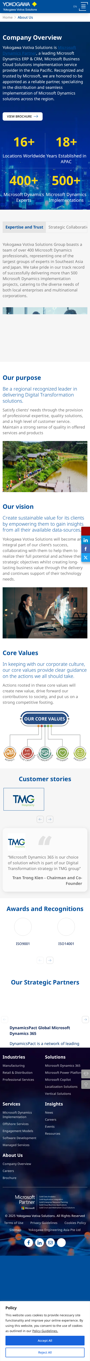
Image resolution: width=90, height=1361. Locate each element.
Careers (50, 1173)
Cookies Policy (75, 1277)
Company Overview (17, 1218)
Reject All (45, 1352)
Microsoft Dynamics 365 (62, 1119)
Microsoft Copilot (58, 1133)
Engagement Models (18, 1185)
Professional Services (18, 1133)
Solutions (55, 1111)
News (49, 1166)
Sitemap (15, 1284)
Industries (14, 1111)
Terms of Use (13, 1277)
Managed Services (16, 1199)
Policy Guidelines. (45, 1331)
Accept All (45, 1340)
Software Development (19, 1192)
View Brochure (19, 116)
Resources (52, 1187)
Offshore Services (16, 1178)
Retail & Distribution (18, 1126)
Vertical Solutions (58, 1147)
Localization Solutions (61, 1140)
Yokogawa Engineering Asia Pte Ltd (54, 1284)
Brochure (9, 1232)
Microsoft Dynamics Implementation (17, 1168)
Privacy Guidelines (43, 1277)
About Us (13, 1209)
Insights (54, 1158)
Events (50, 1180)
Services (11, 1158)
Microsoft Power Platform (64, 1126)
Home (8, 17)
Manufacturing (14, 1119)
